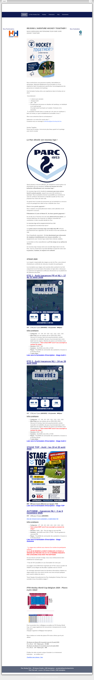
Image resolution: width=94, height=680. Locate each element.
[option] (13, 33)
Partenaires (52, 14)
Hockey (44, 14)
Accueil (24, 14)
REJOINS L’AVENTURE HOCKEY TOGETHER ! (47, 28)
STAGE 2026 (32, 259)
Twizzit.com (55, 677)
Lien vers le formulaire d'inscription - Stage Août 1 (46, 355)
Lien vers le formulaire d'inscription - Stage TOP (45, 506)
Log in (4, 1)
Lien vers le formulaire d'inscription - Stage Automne (44, 540)
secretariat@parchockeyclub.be (65, 668)
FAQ (58, 14)
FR (90, 1)
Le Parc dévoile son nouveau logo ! (42, 140)
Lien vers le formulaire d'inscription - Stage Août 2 (46, 441)
